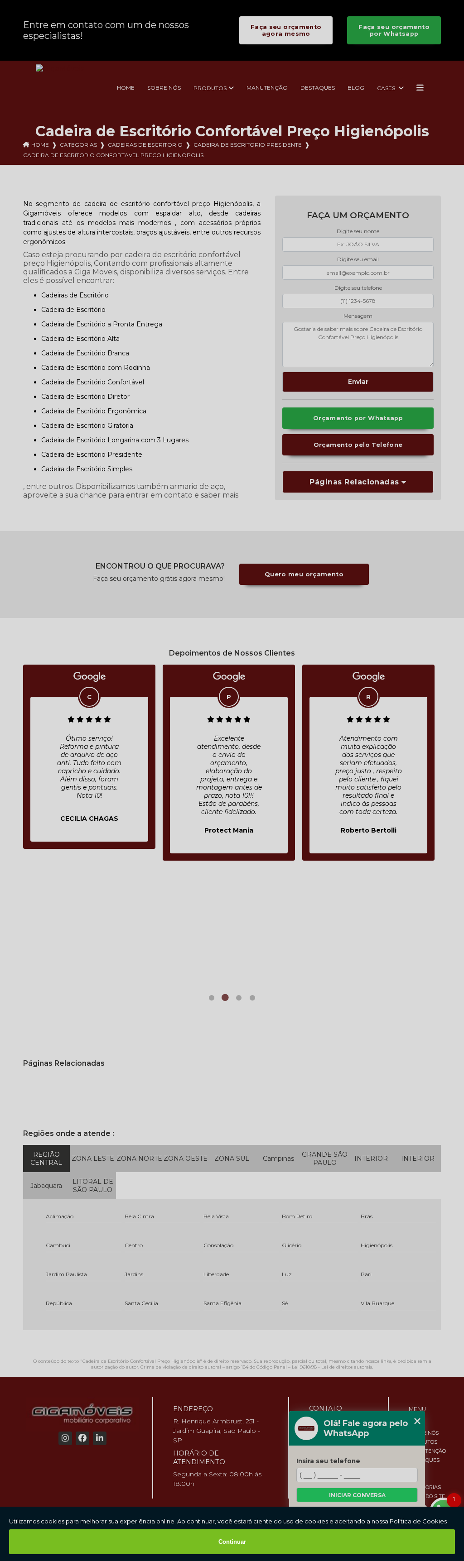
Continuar (232, 1541)
